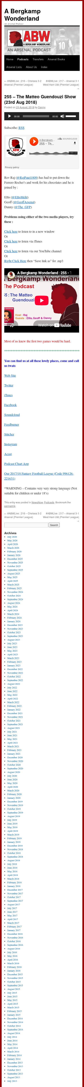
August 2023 (13, 639)
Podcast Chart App (16, 463)
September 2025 (15, 569)
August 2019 (13, 816)
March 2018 (13, 878)
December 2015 (15, 974)
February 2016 (14, 967)
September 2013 (15, 1073)
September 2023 (15, 636)
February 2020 (14, 794)
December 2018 (15, 845)
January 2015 (13, 1014)
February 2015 (14, 1011)
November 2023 (15, 628)
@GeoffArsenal (24, 202)
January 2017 (13, 930)
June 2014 (12, 1040)
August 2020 (13, 772)
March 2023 (13, 658)
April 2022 (12, 698)
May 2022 (12, 694)
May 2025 (12, 577)
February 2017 (14, 926)
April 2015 (12, 1003)
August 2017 (13, 904)
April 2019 (12, 830)
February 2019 (14, 838)
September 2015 (15, 985)
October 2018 (14, 853)
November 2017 (15, 893)
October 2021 (14, 720)
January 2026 (13, 555)
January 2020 (13, 797)
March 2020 (13, 790)
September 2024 (15, 599)
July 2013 (12, 1081)
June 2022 (12, 691)
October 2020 (14, 764)
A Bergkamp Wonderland (22, 14)
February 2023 (14, 661)
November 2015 (15, 978)
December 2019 (15, 801)
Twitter (8, 385)
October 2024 (14, 595)
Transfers (38, 59)
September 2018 (15, 856)
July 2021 (12, 731)
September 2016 (15, 944)
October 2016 (14, 941)
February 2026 (14, 551)
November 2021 (15, 716)
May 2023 (12, 650)
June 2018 (12, 867)
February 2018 (14, 882)
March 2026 (13, 547)
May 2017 (12, 915)
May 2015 (12, 1000)
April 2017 (12, 919)
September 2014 (15, 1029)
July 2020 (12, 775)
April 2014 (12, 1047)
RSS (21, 127)
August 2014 (13, 1033)
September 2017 (15, 900)
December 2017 (15, 889)
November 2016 (15, 937)
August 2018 (13, 860)
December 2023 (15, 625)
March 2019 (13, 834)
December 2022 (15, 669)
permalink (9, 506)
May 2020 (12, 783)
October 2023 (14, 632)
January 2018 (13, 886)
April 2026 (12, 544)
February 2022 (14, 705)
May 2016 (12, 955)
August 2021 (13, 728)
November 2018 (15, 849)
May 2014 (12, 1044)
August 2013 (13, 1077)
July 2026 (12, 536)
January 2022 (13, 709)
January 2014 (13, 1058)
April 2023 (12, 654)
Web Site (10, 375)
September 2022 (15, 680)
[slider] (71, 116)
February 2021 (14, 750)
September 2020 (15, 768)
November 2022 (15, 672)
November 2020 (15, 761)
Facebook (10, 405)
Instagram (10, 444)
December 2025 (15, 558)
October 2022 (14, 676)
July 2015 (12, 992)
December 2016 (15, 933)
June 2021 (12, 735)
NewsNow (37, 502)
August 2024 (13, 602)
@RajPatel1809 (27, 177)
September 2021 (15, 724)
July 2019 (12, 819)
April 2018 (12, 875)
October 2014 (14, 1025)
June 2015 (12, 996)
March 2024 (13, 614)
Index (44, 67)
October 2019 (14, 808)
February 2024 (14, 617)
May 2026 (12, 540)
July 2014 (12, 1036)
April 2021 (12, 742)
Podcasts (23, 59)
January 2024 (13, 621)
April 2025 (12, 580)
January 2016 (13, 970)
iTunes (8, 395)
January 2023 (13, 665)
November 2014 (15, 1022)
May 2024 (12, 606)
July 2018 (12, 864)
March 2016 (13, 963)
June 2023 (12, 647)
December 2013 (15, 1062)
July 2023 (12, 643)
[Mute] (62, 116)
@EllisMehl (19, 197)
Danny (41, 107)
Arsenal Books (56, 59)
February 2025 (14, 588)
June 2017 (12, 911)
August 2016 (13, 948)
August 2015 (13, 989)
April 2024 (12, 610)
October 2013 (14, 1069)
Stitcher (9, 434)
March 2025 (13, 584)
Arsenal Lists (14, 67)
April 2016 (12, 959)
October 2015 (14, 981)
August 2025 (13, 573)
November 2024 (15, 591)
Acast (8, 454)
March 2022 (13, 702)
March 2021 (13, 746)
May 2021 (12, 739)
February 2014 (14, 1055)
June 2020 (12, 779)
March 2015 (13, 1007)
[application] (41, 116)
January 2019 (13, 841)
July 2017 (12, 908)
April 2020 (12, 786)
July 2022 (12, 687)
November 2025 (15, 562)
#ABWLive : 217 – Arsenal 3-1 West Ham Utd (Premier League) (61, 84)
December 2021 (15, 713)
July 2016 (12, 952)
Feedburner (11, 424)
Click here (11, 231)
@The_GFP (23, 207)
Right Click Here (15, 261)
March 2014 (13, 1051)
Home (9, 59)
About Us (31, 67)
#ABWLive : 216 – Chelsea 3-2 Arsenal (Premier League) (22, 82)
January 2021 (13, 753)
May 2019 (12, 827)
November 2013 (15, 1066)
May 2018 (12, 871)
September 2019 (15, 812)
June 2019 (12, 823)
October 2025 (14, 566)
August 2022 (13, 683)
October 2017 (14, 897)
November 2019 (15, 805)
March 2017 (13, 922)
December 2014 (15, 1018)
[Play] (10, 116)
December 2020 (15, 757)
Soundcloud (12, 414)
